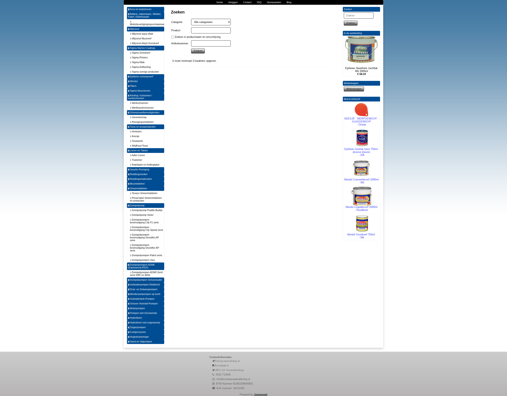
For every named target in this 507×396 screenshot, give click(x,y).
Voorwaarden (274, 2)
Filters (132, 86)
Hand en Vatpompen (140, 341)
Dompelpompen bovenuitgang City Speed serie (146, 228)
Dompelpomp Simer (142, 215)
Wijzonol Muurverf (141, 38)
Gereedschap (139, 117)
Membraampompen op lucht (144, 294)
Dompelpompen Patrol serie (146, 255)
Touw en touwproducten (142, 126)
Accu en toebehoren (140, 9)
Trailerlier (136, 160)
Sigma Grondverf (140, 52)
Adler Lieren (138, 155)
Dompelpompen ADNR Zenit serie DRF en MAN (146, 274)
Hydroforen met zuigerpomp (144, 322)
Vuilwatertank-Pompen (141, 298)
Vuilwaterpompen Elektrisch (144, 284)
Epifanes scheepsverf (141, 76)
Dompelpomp (137, 205)
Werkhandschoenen (142, 107)
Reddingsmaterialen (140, 179)
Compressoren (137, 332)
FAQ (259, 2)
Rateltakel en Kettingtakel (145, 164)
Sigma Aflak (138, 62)
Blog (289, 2)
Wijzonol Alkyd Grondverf (145, 43)
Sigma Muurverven (139, 90)
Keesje (135, 136)
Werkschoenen (139, 103)
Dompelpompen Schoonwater (145, 280)
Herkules (136, 131)
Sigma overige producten (145, 71)
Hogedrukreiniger (139, 336)
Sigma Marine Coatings (142, 48)
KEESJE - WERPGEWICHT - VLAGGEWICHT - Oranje (361, 121)
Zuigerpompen (137, 327)
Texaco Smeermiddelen (144, 193)
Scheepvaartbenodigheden (144, 112)
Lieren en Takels (138, 150)
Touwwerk (137, 141)
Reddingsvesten (138, 174)
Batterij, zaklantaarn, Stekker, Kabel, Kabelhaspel (144, 15)
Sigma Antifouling (141, 67)
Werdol (133, 81)
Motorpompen (137, 308)
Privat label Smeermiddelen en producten (146, 199)
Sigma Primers (139, 57)
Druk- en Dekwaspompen (143, 289)
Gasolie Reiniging (139, 169)
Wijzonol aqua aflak (142, 33)
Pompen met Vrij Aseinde (143, 313)
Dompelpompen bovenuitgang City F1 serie (144, 221)
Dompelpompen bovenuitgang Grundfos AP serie (144, 237)
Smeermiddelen (138, 188)
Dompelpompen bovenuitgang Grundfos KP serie (144, 248)
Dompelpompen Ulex (143, 260)
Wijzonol (134, 29)
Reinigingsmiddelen (142, 122)
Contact (247, 2)
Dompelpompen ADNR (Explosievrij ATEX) (141, 266)
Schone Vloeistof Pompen (143, 303)
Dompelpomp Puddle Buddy (146, 210)
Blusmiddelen (137, 183)
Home (219, 2)
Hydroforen (135, 317)
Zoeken (350, 23)
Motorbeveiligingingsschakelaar (147, 24)
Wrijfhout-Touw (139, 145)
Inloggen (233, 2)
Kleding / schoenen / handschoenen (140, 97)
